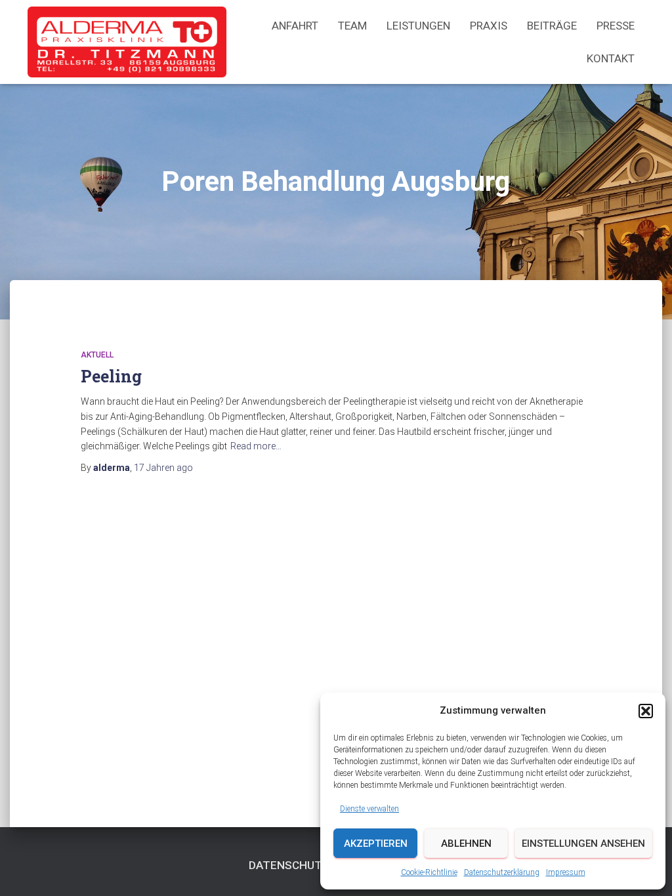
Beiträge (552, 25)
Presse (616, 25)
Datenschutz (289, 865)
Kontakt (611, 58)
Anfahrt (295, 25)
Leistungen (418, 25)
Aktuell (97, 354)
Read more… (256, 446)
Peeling (111, 376)
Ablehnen (466, 843)
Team (352, 25)
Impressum (565, 872)
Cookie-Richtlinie (429, 872)
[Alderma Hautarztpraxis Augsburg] (127, 42)
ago (163, 467)
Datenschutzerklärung (501, 872)
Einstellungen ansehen (583, 843)
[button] (645, 711)
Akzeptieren (376, 843)
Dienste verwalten (369, 808)
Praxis (488, 25)
